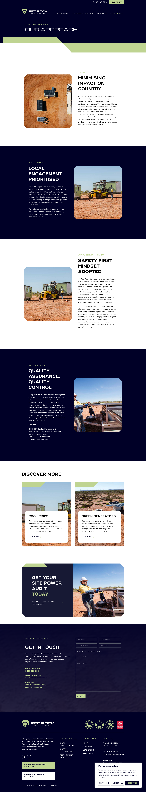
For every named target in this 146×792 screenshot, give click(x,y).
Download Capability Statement (34, 776)
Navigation (90, 739)
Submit (80, 696)
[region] (118, 775)
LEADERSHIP (88, 750)
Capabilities (68, 739)
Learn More (34, 537)
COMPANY (101, 14)
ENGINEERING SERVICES (82, 14)
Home (28, 25)
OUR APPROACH (116, 14)
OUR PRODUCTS (61, 14)
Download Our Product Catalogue (35, 765)
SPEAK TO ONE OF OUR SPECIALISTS (43, 603)
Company (87, 747)
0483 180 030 (100, 2)
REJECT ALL (117, 783)
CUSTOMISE (104, 783)
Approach (88, 753)
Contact (117, 2)
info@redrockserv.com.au (36, 678)
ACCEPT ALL (132, 783)
